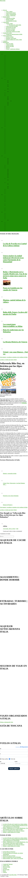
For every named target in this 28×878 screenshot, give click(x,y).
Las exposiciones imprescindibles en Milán (12, 325)
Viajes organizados (7, 35)
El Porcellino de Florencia (9, 851)
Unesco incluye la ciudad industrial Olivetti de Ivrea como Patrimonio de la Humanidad (13, 259)
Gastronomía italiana (11, 12)
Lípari (10, 161)
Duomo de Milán (13, 99)
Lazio (7, 63)
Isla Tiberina (9, 147)
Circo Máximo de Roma (11, 133)
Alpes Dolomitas (10, 190)
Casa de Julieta (12, 220)
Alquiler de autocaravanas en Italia (14, 34)
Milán (7, 95)
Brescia (7, 123)
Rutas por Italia (9, 43)
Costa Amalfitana (10, 178)
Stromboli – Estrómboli (14, 158)
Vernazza (11, 169)
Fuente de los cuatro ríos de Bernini (14, 146)
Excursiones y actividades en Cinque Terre (16, 198)
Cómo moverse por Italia (12, 26)
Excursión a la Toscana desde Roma (14, 200)
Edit (17, 528)
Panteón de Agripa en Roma (12, 131)
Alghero (8, 119)
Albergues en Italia (10, 18)
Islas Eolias (8, 157)
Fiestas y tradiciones (10, 15)
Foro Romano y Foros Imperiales (14, 130)
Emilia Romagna (10, 60)
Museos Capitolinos (10, 135)
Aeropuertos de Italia (11, 27)
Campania (8, 58)
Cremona (8, 118)
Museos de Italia (10, 196)
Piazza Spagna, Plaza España (13, 143)
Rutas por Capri (12, 188)
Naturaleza (5, 155)
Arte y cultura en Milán (14, 102)
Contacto (5, 41)
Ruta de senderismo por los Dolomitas (12, 857)
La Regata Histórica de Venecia (15, 342)
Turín (7, 115)
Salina (10, 163)
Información (6, 42)
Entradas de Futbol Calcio (12, 230)
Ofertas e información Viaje (6, 722)
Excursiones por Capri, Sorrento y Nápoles (16, 204)
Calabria (8, 56)
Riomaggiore (12, 174)
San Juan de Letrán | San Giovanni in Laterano (17, 150)
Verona (7, 117)
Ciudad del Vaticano (11, 90)
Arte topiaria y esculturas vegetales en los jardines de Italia (13, 357)
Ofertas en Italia (9, 37)
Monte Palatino (9, 134)
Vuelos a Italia (9, 23)
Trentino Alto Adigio (11, 74)
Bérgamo (8, 122)
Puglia (7, 70)
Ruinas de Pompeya (10, 213)
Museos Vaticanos (13, 91)
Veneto (7, 76)
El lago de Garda (10, 192)
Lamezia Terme (9, 126)
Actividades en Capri (14, 186)
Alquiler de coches (7, 33)
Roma (4, 127)
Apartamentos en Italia (11, 20)
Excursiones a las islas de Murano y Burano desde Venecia (17, 87)
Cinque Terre (9, 168)
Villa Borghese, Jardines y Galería (14, 151)
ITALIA (5, 10)
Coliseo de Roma (10, 129)
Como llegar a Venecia (14, 80)
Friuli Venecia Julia (10, 62)
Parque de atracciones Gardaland (13, 224)
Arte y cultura (9, 11)
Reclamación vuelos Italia (15, 25)
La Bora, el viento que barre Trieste (8, 359)
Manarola (11, 172)
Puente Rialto (12, 84)
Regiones (5, 54)
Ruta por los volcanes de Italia (13, 208)
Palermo (8, 107)
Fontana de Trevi (10, 141)
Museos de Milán (13, 103)
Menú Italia (2, 0)
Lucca (7, 111)
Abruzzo (8, 55)
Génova (8, 110)
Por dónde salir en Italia (11, 210)
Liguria (7, 64)
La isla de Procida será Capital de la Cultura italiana (15, 245)
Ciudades (5, 78)
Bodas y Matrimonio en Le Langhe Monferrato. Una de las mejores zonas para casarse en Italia (15, 275)
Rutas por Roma (10, 138)
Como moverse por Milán (15, 97)
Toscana (8, 72)
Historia (8, 47)
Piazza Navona (9, 137)
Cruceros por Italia (10, 30)
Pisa (7, 94)
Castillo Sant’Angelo (11, 145)
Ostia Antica (9, 149)
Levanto (11, 173)
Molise (7, 67)
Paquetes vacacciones (11, 38)
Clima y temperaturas (11, 14)
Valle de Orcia (9, 189)
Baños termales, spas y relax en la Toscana (13, 858)
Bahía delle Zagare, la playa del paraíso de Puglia (15, 313)
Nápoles (8, 106)
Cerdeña (8, 59)
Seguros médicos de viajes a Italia (14, 39)
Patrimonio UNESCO (8, 212)
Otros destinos (9, 218)
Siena (7, 113)
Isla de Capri (9, 182)
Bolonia (8, 109)
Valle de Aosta (9, 75)
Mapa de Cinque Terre (14, 177)
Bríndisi (8, 125)
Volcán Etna (9, 166)
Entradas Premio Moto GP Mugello (14, 228)
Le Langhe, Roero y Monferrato (13, 193)
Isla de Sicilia (6, 869)
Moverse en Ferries (10, 29)
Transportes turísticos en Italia (13, 31)
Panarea (11, 162)
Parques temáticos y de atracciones (14, 225)
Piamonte (8, 68)
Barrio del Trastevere (11, 142)
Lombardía (8, 66)
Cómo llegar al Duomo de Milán (19, 101)
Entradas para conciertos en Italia (14, 229)
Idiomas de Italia (10, 46)
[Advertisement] (6, 792)
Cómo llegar (6, 22)
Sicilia (7, 71)
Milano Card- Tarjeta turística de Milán (18, 98)
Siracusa (8, 216)
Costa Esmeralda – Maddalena (13, 165)
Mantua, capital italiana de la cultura (11, 832)
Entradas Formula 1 (10, 226)
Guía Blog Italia (13, 874)
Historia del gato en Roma (9, 855)
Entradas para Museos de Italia (13, 222)
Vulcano (11, 159)
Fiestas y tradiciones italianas (13, 49)
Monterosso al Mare (13, 170)
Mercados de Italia (10, 197)
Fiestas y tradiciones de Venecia (16, 88)
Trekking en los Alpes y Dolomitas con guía (16, 209)
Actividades (6, 194)
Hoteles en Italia (10, 19)
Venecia (8, 79)
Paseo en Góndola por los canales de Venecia (12, 289)
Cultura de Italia (10, 45)
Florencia (8, 93)
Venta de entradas (7, 221)
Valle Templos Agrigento (12, 214)
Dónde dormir (6, 16)
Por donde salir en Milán (15, 105)
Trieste (7, 114)
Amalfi (7, 121)
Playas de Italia (6, 867)
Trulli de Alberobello (11, 217)
